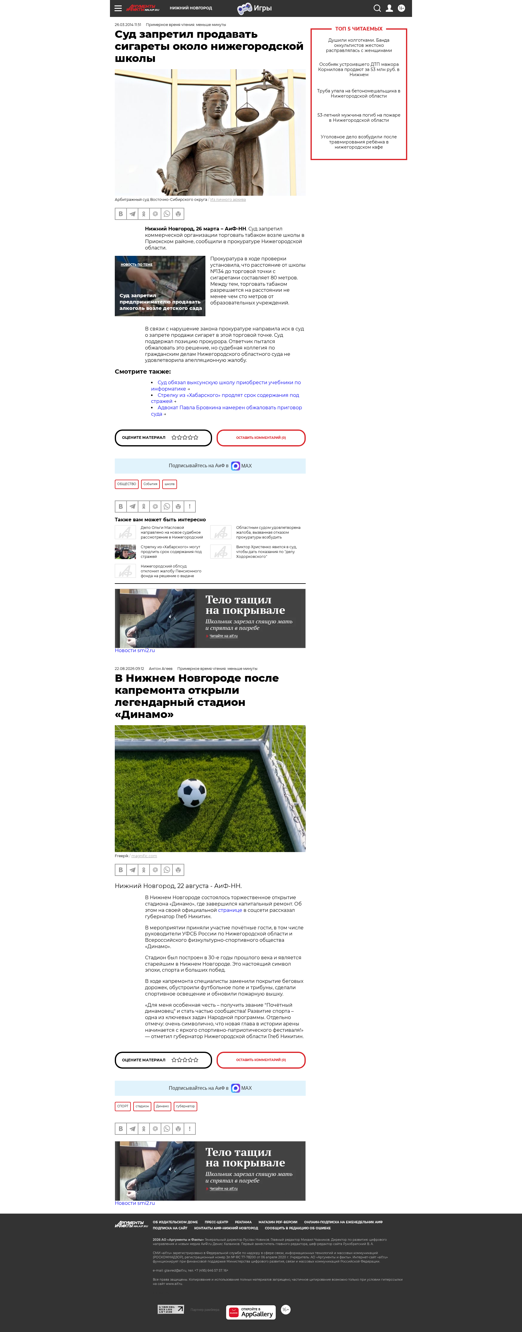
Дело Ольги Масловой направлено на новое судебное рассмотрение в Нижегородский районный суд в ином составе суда (159, 534)
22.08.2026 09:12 (129, 668)
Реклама (243, 1222)
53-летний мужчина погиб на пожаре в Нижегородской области (359, 118)
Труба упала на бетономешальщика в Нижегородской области (359, 93)
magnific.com (144, 856)
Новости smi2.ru (135, 650)
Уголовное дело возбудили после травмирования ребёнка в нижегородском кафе (359, 142)
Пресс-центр (216, 1222)
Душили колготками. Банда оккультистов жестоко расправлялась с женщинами (359, 45)
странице (230, 910)
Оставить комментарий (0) (261, 438)
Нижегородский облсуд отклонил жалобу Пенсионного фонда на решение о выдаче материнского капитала (158, 573)
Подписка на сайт (170, 1228)
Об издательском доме (175, 1222)
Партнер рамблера (205, 1309)
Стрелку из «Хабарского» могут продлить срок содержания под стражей (171, 552)
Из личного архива (228, 199)
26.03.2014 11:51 (128, 24)
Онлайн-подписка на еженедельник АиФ (343, 1222)
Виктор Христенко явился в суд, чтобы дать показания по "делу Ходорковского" (266, 552)
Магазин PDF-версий (278, 1222)
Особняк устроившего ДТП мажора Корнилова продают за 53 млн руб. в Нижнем (359, 69)
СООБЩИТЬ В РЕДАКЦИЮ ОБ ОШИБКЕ (298, 1228)
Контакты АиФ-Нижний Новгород (226, 1228)
